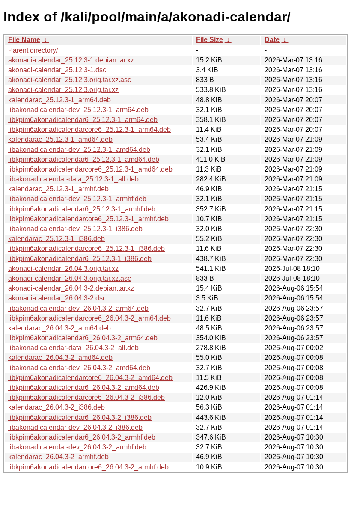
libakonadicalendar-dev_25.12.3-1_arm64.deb (78, 109)
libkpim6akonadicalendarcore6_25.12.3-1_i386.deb (86, 248)
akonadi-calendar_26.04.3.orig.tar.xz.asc (69, 278)
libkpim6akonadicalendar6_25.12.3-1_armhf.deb (81, 209)
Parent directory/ (33, 50)
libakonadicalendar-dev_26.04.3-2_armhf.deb (77, 447)
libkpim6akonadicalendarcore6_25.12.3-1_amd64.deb (90, 169)
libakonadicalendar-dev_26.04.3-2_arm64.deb (78, 308)
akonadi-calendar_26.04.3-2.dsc (57, 298)
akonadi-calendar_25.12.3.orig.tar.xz (63, 89)
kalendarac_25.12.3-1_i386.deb (56, 238)
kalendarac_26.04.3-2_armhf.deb (58, 456)
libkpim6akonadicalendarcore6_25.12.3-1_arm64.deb (89, 129)
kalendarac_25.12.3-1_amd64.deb (60, 139)
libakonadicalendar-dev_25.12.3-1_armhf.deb (77, 198)
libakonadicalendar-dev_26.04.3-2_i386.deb (75, 427)
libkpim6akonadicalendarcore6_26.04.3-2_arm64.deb (89, 318)
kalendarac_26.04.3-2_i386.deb (56, 407)
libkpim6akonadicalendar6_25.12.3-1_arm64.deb (83, 119)
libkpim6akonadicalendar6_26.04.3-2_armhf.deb (81, 437)
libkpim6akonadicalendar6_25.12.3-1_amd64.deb (83, 159)
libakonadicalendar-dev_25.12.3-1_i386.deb (75, 228)
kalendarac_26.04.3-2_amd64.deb (60, 357)
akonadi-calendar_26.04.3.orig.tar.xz (63, 268)
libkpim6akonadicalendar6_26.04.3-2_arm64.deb (83, 338)
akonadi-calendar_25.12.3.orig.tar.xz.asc (69, 79)
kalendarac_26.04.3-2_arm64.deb (59, 328)
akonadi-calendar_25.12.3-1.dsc (57, 70)
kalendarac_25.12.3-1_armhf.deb (58, 189)
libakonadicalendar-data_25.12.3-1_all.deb (73, 179)
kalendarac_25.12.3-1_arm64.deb (59, 100)
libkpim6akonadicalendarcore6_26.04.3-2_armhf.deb (88, 467)
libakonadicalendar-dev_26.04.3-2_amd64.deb (79, 367)
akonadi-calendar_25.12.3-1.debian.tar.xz (71, 60)
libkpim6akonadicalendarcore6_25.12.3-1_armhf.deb (88, 219)
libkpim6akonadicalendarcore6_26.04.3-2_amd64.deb (90, 377)
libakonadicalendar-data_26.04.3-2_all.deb (73, 347)
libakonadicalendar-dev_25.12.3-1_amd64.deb (79, 149)
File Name (24, 39)
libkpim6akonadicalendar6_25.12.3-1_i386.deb (80, 258)
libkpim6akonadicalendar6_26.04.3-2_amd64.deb (83, 387)
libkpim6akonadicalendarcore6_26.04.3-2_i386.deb (86, 397)
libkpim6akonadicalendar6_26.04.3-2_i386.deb (80, 417)
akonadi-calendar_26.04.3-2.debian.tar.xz (71, 288)
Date (272, 39)
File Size (209, 39)
